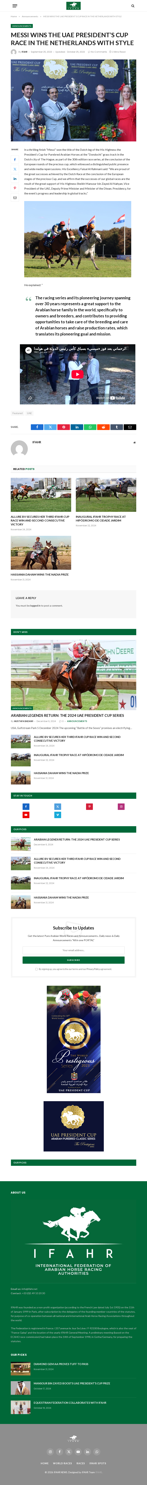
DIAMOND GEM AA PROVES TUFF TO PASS (61, 1364)
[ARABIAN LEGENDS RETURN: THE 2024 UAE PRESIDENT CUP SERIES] (73, 675)
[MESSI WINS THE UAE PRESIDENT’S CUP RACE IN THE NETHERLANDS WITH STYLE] (73, 100)
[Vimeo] (57, 815)
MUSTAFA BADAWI (23, 721)
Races (81, 1463)
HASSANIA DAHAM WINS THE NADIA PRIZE (40, 574)
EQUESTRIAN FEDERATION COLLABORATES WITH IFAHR (70, 1402)
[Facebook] (15, 159)
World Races (62, 1463)
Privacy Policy (93, 969)
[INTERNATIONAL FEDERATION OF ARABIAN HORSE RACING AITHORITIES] (73, 6)
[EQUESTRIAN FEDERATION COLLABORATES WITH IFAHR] (20, 1407)
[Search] (132, 6)
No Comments (99, 51)
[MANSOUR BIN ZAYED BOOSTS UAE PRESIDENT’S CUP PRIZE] (20, 1388)
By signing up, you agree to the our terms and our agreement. (75, 969)
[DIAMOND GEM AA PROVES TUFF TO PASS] (20, 1368)
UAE (29, 413)
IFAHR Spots (97, 1463)
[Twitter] (15, 169)
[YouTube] (26, 815)
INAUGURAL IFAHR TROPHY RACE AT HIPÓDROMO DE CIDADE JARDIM (101, 518)
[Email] (15, 197)
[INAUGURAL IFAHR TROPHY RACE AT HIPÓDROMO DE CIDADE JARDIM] (106, 495)
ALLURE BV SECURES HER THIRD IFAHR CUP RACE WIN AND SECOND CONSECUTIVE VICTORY (40, 520)
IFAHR (24, 51)
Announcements (21, 26)
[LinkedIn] (15, 178)
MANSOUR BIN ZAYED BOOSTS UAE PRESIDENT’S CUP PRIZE (72, 1383)
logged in (35, 605)
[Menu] (15, 6)
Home (45, 1463)
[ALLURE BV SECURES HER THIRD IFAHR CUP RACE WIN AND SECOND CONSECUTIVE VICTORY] (41, 495)
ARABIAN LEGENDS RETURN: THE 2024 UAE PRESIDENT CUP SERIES (67, 715)
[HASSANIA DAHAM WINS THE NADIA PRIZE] (41, 553)
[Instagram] (121, 806)
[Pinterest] (15, 188)
